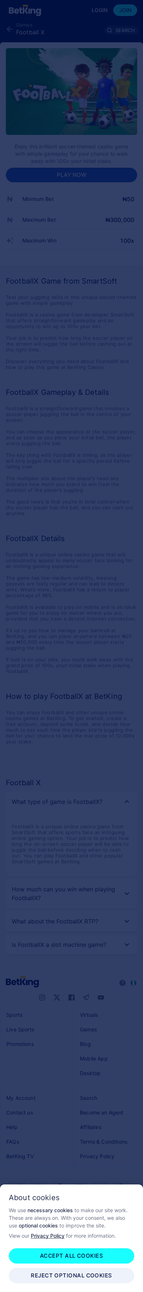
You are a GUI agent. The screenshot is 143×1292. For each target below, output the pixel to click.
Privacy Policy (48, 1236)
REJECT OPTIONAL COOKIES (71, 1275)
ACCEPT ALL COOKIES (71, 1255)
